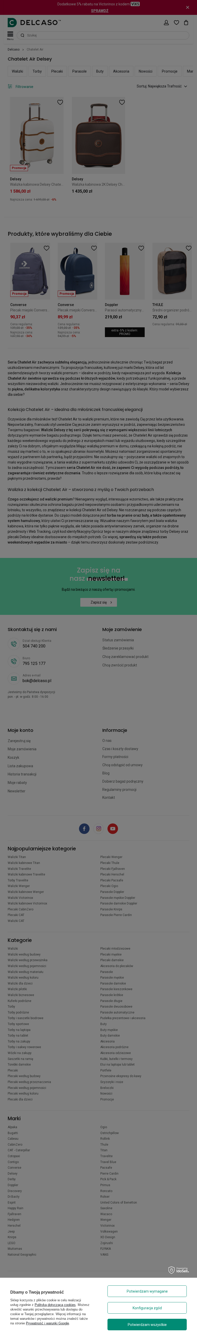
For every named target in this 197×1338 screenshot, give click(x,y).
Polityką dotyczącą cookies (55, 1305)
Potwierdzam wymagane (147, 1291)
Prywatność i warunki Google (47, 1323)
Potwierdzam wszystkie (147, 1325)
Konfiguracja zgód (147, 1308)
